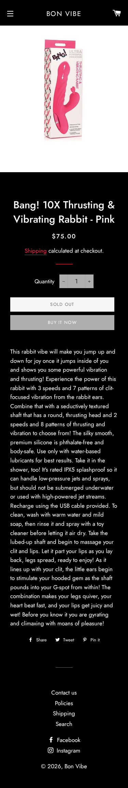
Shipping (36, 251)
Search (64, 724)
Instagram (67, 750)
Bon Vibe (64, 13)
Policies (64, 703)
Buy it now (62, 322)
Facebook (67, 740)
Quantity (44, 281)
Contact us (64, 692)
